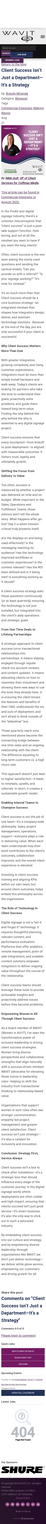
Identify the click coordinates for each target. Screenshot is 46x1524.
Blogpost (21, 98)
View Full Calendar (23, 1392)
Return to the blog (13, 64)
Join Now (21, 55)
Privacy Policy (23, 1498)
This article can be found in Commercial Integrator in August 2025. (20, 197)
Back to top (22, 1511)
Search (6, 53)
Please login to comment (18, 1335)
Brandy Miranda (17, 93)
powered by (17, 1518)
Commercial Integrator (17, 108)
